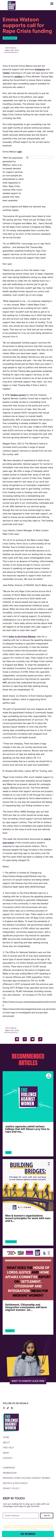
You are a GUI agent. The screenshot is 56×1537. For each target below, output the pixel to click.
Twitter (6, 73)
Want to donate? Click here (28, 1381)
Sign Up (47, 1515)
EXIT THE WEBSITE (28, 1534)
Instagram (40, 69)
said (19, 151)
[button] (51, 4)
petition (18, 76)
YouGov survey (18, 395)
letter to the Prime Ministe (22, 636)
